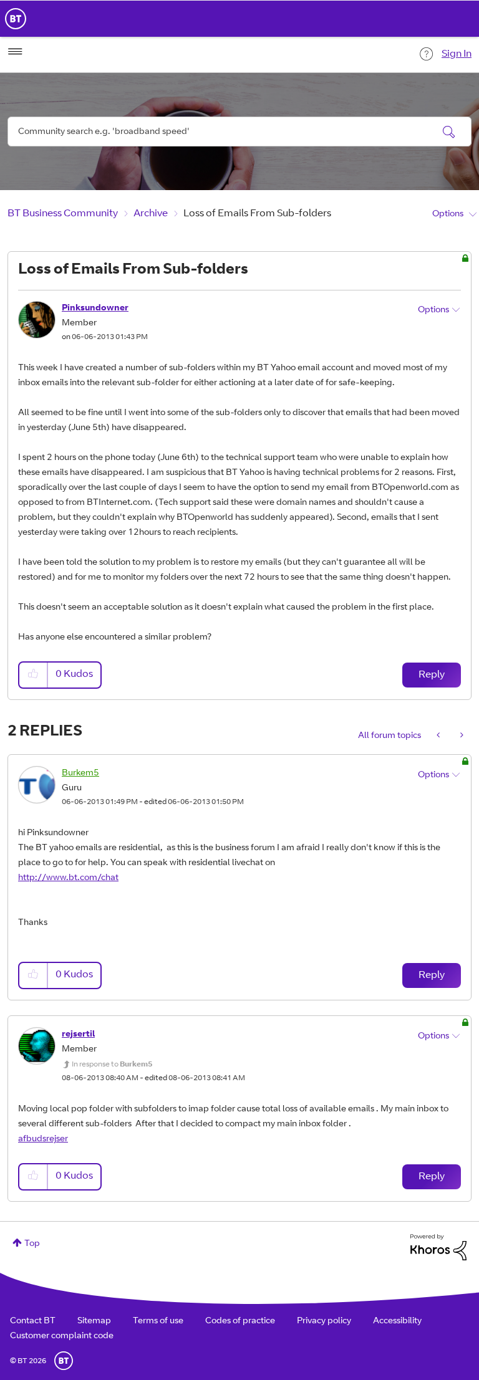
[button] (33, 675)
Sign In (457, 54)
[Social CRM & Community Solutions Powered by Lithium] (438, 1247)
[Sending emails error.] (461, 736)
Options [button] (447, 214)
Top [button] (32, 1244)
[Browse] (15, 52)
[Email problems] (439, 736)
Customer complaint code (62, 1336)
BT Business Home (15, 18)
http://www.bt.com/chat (68, 878)
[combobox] (239, 131)
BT (63, 1360)
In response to (112, 1064)
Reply (432, 675)
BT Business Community (62, 214)
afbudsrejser (43, 1139)
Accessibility (397, 1321)
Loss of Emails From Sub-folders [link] (257, 214)
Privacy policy (324, 1321)
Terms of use (158, 1321)
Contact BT (33, 1321)
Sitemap (94, 1321)
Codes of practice (240, 1321)
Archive (150, 214)
